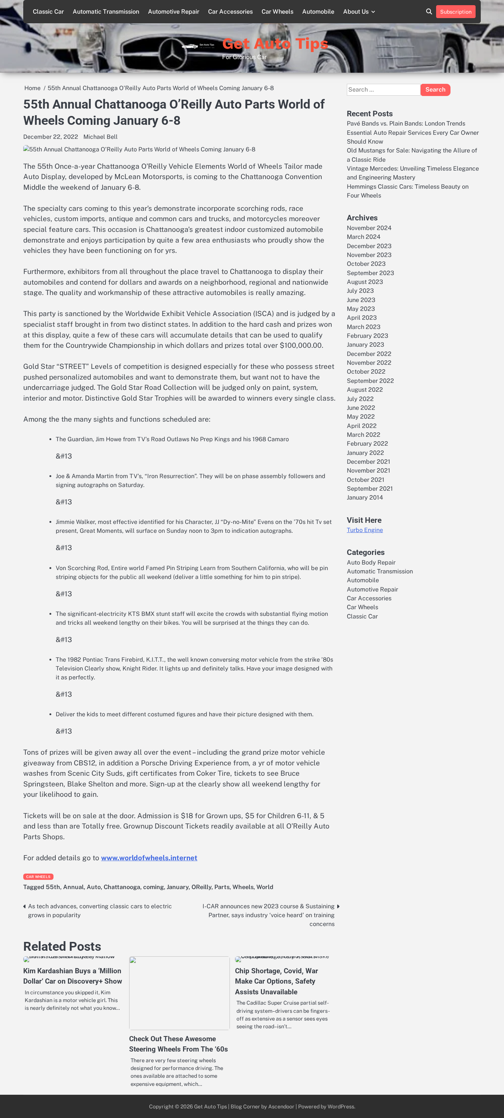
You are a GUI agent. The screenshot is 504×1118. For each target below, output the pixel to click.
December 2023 (369, 245)
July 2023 (360, 290)
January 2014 (365, 497)
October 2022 (366, 371)
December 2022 (369, 353)
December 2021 (368, 461)
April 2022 (362, 425)
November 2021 (368, 470)
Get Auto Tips (275, 43)
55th (53, 887)
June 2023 (361, 299)
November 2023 (369, 254)
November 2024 (369, 227)
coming (153, 887)
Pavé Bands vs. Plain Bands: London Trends (406, 123)
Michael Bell (100, 136)
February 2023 (367, 335)
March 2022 (363, 434)
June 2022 (361, 407)
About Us (356, 11)
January (178, 887)
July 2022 (360, 398)
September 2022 (370, 380)
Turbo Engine (365, 530)
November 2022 (369, 362)
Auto (94, 887)
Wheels (242, 887)
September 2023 (370, 272)
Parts (221, 887)
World (264, 887)
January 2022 (365, 452)
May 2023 (361, 308)
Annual (73, 887)
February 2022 (367, 443)
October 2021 (365, 479)
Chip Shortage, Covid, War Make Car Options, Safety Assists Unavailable (276, 981)
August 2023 (365, 281)
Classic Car (48, 11)
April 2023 (362, 317)
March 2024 (363, 236)
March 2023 (363, 326)
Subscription (456, 11)
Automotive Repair (173, 11)
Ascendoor (281, 1106)
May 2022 (361, 416)
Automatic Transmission (106, 11)
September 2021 (370, 488)
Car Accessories (230, 11)
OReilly (201, 887)
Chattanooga (122, 887)
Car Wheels (277, 11)
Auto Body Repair (371, 562)
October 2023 (366, 263)
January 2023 (365, 344)
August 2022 (365, 389)
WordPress (341, 1106)
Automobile (318, 11)
